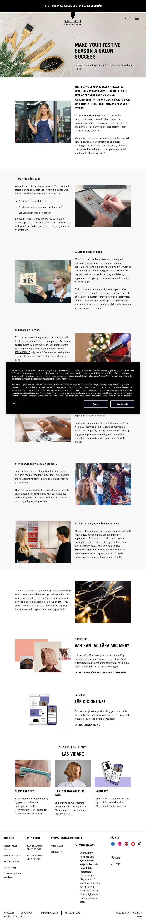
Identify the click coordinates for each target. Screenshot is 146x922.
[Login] (125, 18)
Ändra (14, 404)
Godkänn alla (122, 404)
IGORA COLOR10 (22, 352)
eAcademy (110, 718)
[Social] (112, 843)
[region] (73, 388)
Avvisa (96, 404)
